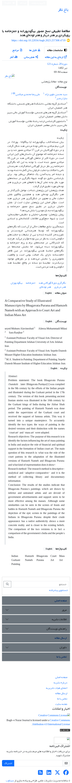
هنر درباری (60, 286)
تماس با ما (61, 656)
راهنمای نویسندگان (56, 628)
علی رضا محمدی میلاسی (28, 94)
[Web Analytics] (65, 731)
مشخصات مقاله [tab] (55, 50)
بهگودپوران (17, 282)
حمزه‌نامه (30, 282)
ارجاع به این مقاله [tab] (54, 57)
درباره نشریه (60, 682)
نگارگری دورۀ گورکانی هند (52, 282)
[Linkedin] (49, 773)
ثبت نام (23, 3)
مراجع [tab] (15, 50)
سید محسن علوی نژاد (56, 94)
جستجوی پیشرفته (58, 590)
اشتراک (8, 763)
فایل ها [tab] (33, 50)
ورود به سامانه (37, 3)
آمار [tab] (12, 57)
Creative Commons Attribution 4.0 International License (51, 722)
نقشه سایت (61, 704)
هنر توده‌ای (45, 286)
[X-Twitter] (57, 773)
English (8, 3)
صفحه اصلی (61, 600)
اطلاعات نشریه (59, 619)
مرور (64, 609)
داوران (63, 647)
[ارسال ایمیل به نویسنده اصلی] (14, 93)
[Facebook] (66, 773)
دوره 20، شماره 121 (57, 63)
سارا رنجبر (61, 98)
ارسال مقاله (61, 637)
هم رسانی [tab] (29, 57)
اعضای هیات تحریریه (56, 687)
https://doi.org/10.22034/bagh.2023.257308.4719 (38, 40)
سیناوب (10, 780)
